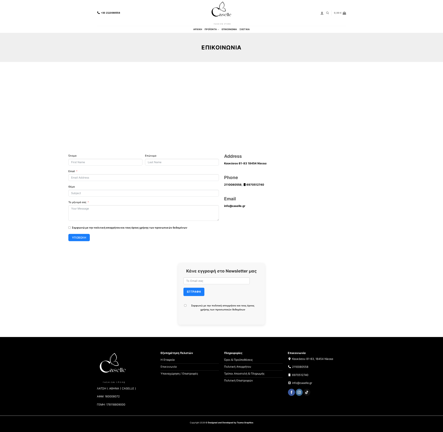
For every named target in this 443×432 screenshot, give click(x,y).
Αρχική (197, 29)
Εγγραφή (194, 291)
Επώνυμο (150, 155)
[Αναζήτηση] (327, 13)
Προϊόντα (211, 29)
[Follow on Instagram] (299, 392)
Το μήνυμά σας (77, 202)
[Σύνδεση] (322, 13)
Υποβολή (79, 237)
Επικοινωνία (229, 29)
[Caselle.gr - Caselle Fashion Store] (221, 13)
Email (71, 171)
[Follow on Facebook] (291, 392)
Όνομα (72, 155)
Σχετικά (244, 29)
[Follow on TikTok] (306, 392)
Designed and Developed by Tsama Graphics (230, 422)
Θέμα (71, 186)
